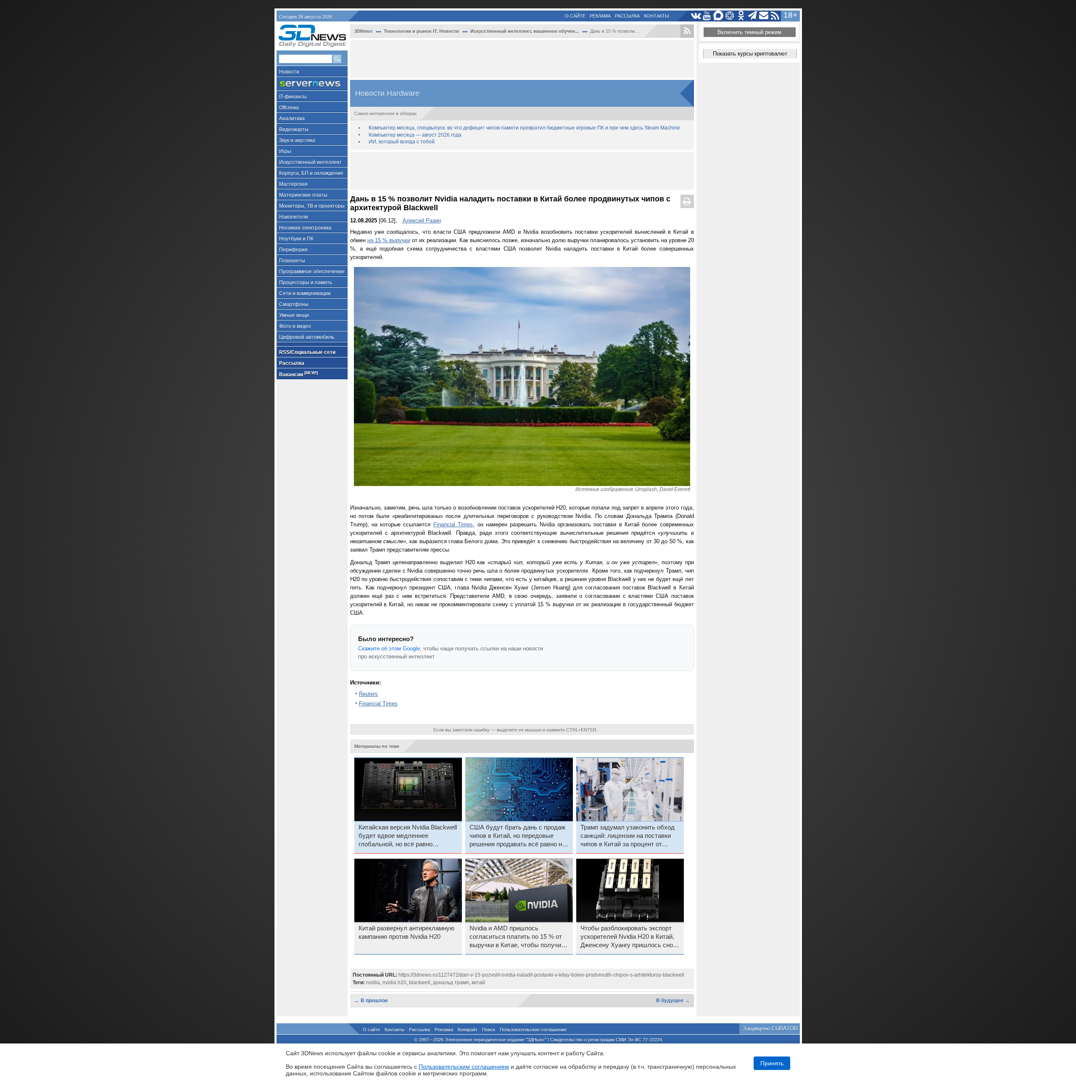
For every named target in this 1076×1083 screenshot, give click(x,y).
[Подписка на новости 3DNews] (764, 16)
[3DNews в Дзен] (730, 16)
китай (478, 982)
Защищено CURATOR (770, 1028)
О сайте (575, 15)
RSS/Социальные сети (307, 352)
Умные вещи (294, 315)
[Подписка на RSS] (775, 16)
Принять (771, 1063)
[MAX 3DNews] (718, 16)
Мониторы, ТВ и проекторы (312, 206)
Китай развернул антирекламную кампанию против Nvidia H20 (406, 932)
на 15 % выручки (388, 240)
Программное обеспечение (312, 272)
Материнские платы (303, 195)
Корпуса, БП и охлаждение (311, 173)
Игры (285, 151)
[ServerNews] (312, 84)
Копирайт (467, 1029)
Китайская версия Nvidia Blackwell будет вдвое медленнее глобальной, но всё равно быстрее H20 (408, 836)
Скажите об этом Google (389, 648)
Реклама (600, 15)
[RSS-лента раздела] (687, 31)
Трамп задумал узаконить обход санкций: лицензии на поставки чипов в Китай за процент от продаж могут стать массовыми (627, 836)
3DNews (363, 31)
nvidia (373, 982)
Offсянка (289, 108)
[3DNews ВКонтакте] (696, 16)
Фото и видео (295, 326)
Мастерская (293, 184)
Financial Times (453, 524)
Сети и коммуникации (305, 293)
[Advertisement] (522, 59)
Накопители (293, 217)
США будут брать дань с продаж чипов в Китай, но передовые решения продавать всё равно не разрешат (517, 836)
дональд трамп (451, 982)
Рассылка (627, 15)
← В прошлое (371, 1001)
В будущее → (673, 1001)
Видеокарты (294, 129)
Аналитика (292, 119)
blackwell (419, 982)
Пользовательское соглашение (533, 1029)
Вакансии (298, 374)
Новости (289, 72)
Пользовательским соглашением (464, 1066)
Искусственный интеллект (310, 162)
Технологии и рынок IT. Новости (421, 31)
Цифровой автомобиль (306, 337)
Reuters (368, 694)
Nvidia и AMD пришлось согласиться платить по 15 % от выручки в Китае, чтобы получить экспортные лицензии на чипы (518, 937)
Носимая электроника (305, 228)
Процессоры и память (305, 282)
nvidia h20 (394, 982)
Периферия (293, 250)
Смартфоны (294, 304)
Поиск (488, 1029)
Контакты (656, 15)
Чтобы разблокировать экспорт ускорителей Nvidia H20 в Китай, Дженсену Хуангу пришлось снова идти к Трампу (630, 937)
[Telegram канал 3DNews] (752, 16)
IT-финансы (293, 97)
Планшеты (292, 261)
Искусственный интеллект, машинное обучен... (524, 31)
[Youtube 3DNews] (707, 16)
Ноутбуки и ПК (296, 239)
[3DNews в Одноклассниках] (741, 16)
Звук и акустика (297, 140)
